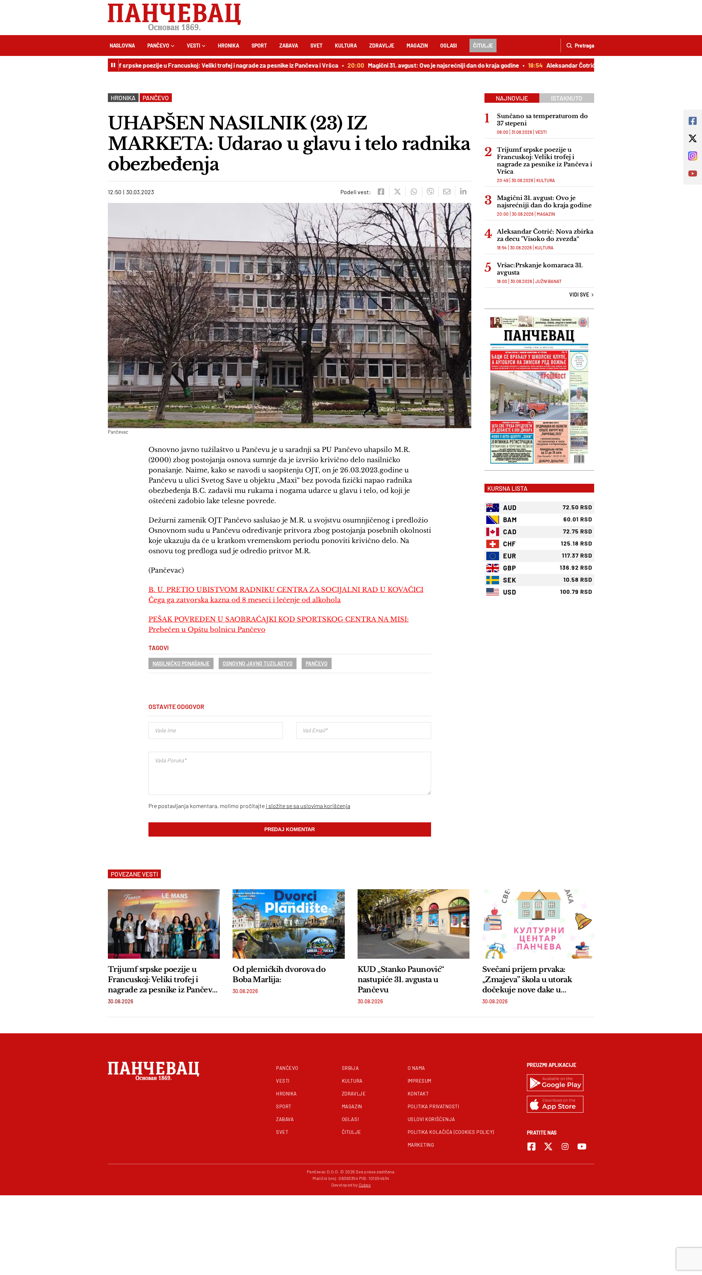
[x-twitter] (548, 1146)
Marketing (421, 1145)
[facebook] (381, 191)
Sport (259, 45)
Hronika (228, 45)
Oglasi (448, 45)
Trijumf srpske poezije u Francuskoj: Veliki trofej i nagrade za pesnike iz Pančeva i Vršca (196, 65)
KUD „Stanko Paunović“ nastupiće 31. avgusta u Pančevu (401, 979)
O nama (416, 1068)
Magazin (417, 45)
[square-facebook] (531, 1146)
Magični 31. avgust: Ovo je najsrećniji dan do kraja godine (419, 65)
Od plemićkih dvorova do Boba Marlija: (279, 974)
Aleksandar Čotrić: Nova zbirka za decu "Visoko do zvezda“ (545, 235)
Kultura (346, 45)
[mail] (446, 191)
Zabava (288, 45)
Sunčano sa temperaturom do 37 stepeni (542, 119)
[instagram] (565, 1146)
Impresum (419, 1081)
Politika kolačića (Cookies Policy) (451, 1132)
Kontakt (418, 1094)
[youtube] (581, 1146)
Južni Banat (548, 281)
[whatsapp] (413, 191)
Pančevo (158, 45)
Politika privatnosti (433, 1106)
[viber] (430, 191)
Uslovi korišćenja (431, 1119)
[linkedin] (463, 191)
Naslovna (122, 45)
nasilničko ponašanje (181, 663)
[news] (164, 924)
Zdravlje (381, 45)
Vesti (193, 45)
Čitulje (483, 45)
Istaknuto (566, 98)
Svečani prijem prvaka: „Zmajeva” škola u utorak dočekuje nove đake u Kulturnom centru (527, 980)
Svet (316, 45)
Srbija (350, 1068)
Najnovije (512, 98)
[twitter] (397, 191)
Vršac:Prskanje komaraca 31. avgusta (540, 268)
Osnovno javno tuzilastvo (257, 663)
